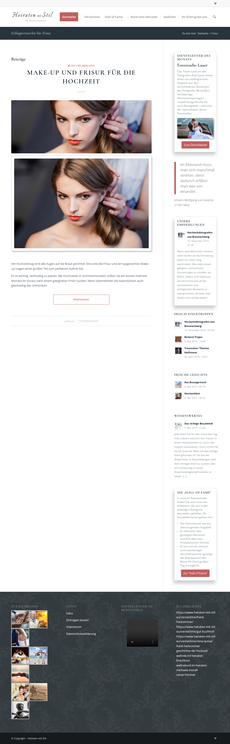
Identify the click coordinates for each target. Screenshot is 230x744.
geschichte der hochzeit (192, 651)
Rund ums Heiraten (81, 65)
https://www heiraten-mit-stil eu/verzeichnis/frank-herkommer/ (195, 617)
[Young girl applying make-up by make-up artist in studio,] (81, 126)
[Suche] (214, 17)
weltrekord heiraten (189, 656)
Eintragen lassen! (77, 620)
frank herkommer (188, 646)
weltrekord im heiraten (191, 665)
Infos (69, 613)
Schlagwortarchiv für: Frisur (31, 33)
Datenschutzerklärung (81, 634)
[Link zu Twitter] (215, 3)
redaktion (91, 321)
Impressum (74, 627)
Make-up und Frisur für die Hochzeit (81, 76)
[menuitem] (70, 17)
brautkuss (183, 660)
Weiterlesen (81, 299)
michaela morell (186, 670)
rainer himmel (185, 675)
